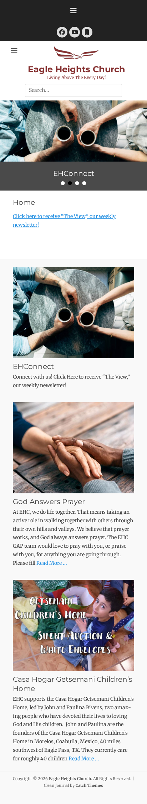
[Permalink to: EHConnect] (73, 131)
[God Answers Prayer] (73, 447)
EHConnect (33, 366)
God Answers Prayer (49, 501)
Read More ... (51, 563)
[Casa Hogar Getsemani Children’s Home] (73, 625)
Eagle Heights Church (76, 69)
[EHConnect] (73, 312)
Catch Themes (89, 785)
